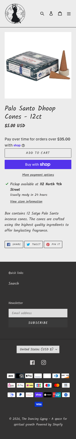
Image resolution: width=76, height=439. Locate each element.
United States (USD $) (36, 349)
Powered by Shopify (49, 424)
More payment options (38, 174)
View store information (26, 201)
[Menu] (68, 14)
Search (13, 284)
